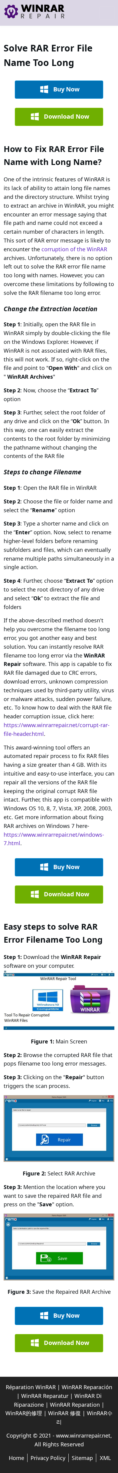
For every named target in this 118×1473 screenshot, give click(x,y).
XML (105, 1457)
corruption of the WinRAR (74, 249)
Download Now (66, 116)
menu (106, 13)
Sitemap (82, 1457)
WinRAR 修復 (64, 1413)
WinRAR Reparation (75, 1404)
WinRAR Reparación (87, 1387)
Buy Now (66, 89)
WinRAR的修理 (23, 1413)
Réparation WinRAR (31, 1387)
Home (16, 1457)
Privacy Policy (48, 1457)
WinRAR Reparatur (44, 1395)
